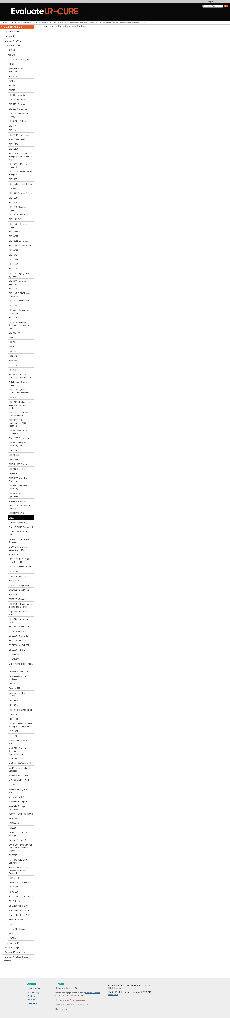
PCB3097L (13, 855)
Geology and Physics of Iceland (20, 694)
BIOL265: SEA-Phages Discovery (19, 294)
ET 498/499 (14, 654)
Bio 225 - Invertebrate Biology (18, 115)
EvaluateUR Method (9, 23)
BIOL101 (13, 255)
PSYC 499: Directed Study (21, 896)
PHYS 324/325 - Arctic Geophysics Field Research (19, 870)
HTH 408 (13, 736)
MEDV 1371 (14, 785)
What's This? (113, 995)
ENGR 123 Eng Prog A (19, 585)
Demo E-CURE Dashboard (21, 527)
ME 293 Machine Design (20, 780)
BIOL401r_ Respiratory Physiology (19, 311)
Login (210, 2)
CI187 (54, 23)
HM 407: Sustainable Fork (20, 710)
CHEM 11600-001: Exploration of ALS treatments (17, 423)
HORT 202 (13, 719)
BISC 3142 (14, 337)
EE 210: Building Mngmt (20, 567)
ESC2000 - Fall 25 (17, 631)
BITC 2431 (13, 351)
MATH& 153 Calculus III (20, 763)
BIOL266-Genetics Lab (19, 301)
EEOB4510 (14, 571)
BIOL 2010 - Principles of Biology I (20, 165)
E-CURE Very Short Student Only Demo (18, 548)
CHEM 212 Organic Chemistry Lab (17, 444)
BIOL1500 (13, 269)
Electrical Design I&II (18, 576)
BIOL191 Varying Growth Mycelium (20, 275)
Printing (31, 996)
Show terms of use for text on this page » (71, 1000)
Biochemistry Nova (17, 140)
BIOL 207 (13, 179)
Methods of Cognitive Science (18, 791)
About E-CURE (13, 45)
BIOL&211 (13, 236)
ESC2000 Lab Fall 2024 (19, 645)
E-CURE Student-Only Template (19, 541)
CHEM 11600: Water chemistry (18, 432)
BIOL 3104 (13, 202)
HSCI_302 (13, 731)
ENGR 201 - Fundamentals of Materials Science (21, 605)
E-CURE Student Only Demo (19, 533)
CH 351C (13, 397)
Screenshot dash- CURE (20, 910)
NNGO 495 (14, 823)
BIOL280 (13, 305)
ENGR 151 (13, 594)
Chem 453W (14, 459)
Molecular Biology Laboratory (17, 807)
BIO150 (12, 126)
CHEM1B (13, 473)
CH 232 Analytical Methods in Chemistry (19, 391)
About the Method (12, 31)
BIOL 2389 (13, 198)
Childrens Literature (17, 501)
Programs (45, 23)
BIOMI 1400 (14, 333)
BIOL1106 (13, 259)
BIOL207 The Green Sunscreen (18, 282)
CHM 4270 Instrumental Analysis (19, 507)
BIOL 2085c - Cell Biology (20, 184)
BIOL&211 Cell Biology (19, 241)
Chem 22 (13, 450)
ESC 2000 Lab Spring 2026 (18, 620)
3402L (11, 64)
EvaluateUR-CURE (29, 23)
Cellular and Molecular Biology (19, 383)
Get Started (12, 50)
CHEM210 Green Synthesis (16, 495)
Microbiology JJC (16, 797)
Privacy (31, 999)
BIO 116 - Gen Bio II (18, 104)
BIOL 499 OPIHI (16, 219)
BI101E (12, 90)
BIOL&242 (13, 250)
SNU (11, 924)
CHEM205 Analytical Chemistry (18, 479)
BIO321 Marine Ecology (19, 135)
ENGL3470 (14, 581)
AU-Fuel (12, 81)
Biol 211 (12, 188)
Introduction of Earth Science (18, 742)
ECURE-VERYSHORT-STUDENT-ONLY (19, 560)
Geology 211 (14, 688)
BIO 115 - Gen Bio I (18, 95)
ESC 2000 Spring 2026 (19, 626)
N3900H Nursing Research (21, 814)
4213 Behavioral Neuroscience (16, 70)
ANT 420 (13, 76)
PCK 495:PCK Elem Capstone (18, 861)
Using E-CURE (13, 943)
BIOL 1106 (13, 144)
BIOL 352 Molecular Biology (18, 208)
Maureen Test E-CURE (19, 775)
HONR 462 (13, 714)
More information (61, 1009)
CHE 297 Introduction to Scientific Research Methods (20, 405)
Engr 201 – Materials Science (18, 613)
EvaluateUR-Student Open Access (16, 958)
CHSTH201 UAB (16, 513)
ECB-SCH (13, 554)
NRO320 (12, 828)
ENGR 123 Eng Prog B (19, 590)
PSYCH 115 (14, 901)
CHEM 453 (14, 455)
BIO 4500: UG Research (20, 121)
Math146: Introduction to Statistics (20, 769)
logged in (63, 26)
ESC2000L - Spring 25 (19, 59)
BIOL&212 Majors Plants (20, 245)
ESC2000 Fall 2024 (17, 640)
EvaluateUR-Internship (14, 952)
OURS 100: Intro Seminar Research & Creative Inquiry (20, 848)
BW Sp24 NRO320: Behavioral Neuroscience (20, 376)
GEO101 (13, 683)
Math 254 (13, 758)
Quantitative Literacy (18, 906)
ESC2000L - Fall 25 (17, 650)
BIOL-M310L (14, 231)
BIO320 (12, 130)
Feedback (32, 1003)
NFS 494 (13, 818)
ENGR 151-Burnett (17, 599)
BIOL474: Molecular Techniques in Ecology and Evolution (21, 325)
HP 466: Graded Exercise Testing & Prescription (20, 725)
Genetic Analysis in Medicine (17, 677)
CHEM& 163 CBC (17, 469)
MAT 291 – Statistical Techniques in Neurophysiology (18, 751)
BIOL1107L (14, 264)
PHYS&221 (14, 878)
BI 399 (12, 85)
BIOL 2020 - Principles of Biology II (20, 173)
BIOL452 (13, 318)
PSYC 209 (13, 887)
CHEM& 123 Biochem (19, 464)
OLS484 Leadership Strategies (18, 834)
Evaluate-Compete (12, 948)
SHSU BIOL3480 (16, 920)
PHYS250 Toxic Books (19, 882)
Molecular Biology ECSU (20, 801)
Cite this (117, 988)
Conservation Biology (18, 522)
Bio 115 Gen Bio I (17, 99)
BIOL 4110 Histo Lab (18, 215)
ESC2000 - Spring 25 (18, 636)
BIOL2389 (13, 288)
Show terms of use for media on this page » (71, 1004)
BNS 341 (13, 361)
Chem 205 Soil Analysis (19, 438)
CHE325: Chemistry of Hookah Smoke (19, 414)
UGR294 (12, 938)
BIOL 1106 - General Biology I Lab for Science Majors (20, 156)
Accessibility (33, 992)
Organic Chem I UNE (18, 840)
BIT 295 (12, 342)
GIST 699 (13, 700)
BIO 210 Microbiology (18, 109)
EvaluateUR (9, 36)
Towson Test (14, 934)
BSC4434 (13, 365)
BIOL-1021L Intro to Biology (18, 225)
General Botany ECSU (19, 671)
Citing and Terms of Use (67, 988)
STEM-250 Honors (17, 929)
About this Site (34, 988)
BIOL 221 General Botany (20, 193)
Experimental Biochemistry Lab (21, 665)
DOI (110, 988)
